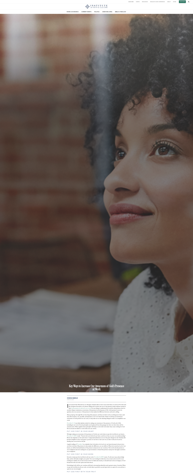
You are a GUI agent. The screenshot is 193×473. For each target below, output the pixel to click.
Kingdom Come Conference (157, 1)
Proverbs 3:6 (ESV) (99, 457)
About (169, 1)
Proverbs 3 (80, 444)
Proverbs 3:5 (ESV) (72, 436)
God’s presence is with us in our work (81, 408)
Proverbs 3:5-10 (71, 423)
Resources (145, 1)
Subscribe (131, 1)
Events (138, 1)
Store (174, 1)
